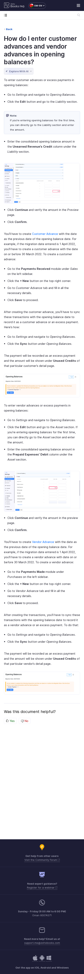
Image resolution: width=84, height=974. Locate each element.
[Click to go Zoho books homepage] (11, 6)
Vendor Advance (43, 542)
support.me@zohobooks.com (42, 942)
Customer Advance (45, 234)
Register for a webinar (41, 887)
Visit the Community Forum (41, 859)
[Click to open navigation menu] (6, 15)
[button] (35, 6)
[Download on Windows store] (49, 960)
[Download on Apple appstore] (42, 960)
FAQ (22, 6)
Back (9, 29)
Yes (12, 721)
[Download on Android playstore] (35, 960)
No (26, 721)
